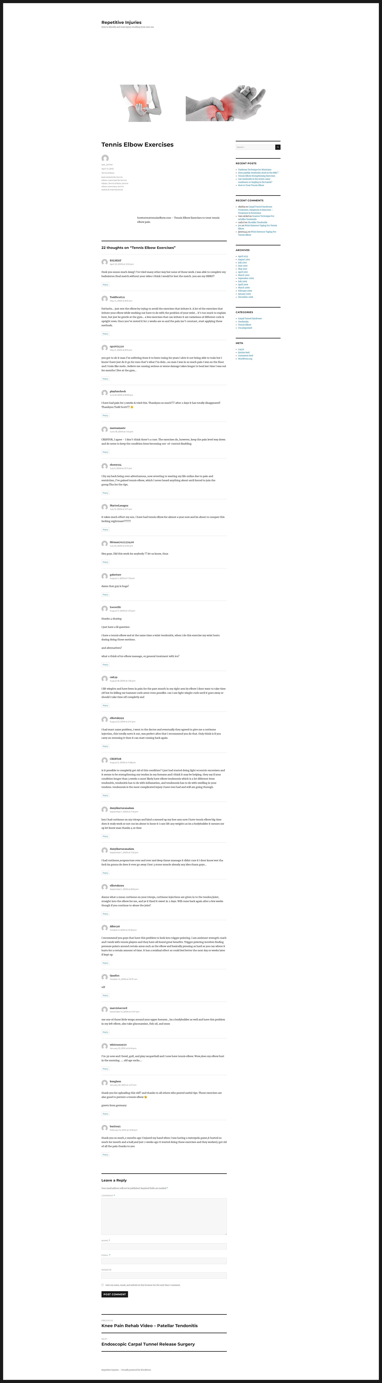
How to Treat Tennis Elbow (251, 185)
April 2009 (243, 284)
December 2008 (245, 297)
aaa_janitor (107, 164)
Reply (105, 284)
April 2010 (243, 272)
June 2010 (242, 266)
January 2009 (244, 294)
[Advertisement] (191, 58)
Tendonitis (243, 321)
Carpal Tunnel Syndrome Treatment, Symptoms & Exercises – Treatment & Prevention (255, 210)
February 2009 (245, 291)
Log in (241, 349)
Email (105, 1255)
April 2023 (243, 256)
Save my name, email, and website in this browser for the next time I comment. (142, 1285)
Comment (108, 1195)
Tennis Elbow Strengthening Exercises (256, 176)
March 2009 (244, 287)
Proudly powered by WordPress (136, 1370)
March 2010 (243, 275)
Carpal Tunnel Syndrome (250, 318)
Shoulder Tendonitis (257, 222)
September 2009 (246, 278)
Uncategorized (245, 328)
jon (239, 225)
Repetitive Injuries (121, 22)
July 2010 (242, 262)
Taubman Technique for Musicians (254, 169)
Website (106, 1270)
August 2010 (244, 259)
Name (105, 1240)
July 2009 (242, 281)
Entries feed (243, 352)
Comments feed (245, 355)
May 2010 (242, 269)
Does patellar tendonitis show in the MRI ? (258, 173)
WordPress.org (245, 359)
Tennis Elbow (107, 173)
